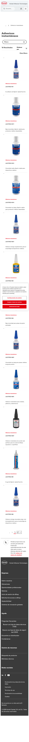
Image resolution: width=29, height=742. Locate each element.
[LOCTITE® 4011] (16, 113)
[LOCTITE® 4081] (16, 386)
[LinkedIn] (2, 675)
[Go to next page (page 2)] (20, 532)
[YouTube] (8, 675)
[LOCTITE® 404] (16, 269)
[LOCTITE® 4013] (16, 153)
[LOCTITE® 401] (16, 75)
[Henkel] (4, 562)
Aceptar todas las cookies (14, 302)
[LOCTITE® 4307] (16, 426)
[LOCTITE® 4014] (16, 192)
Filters (6, 42)
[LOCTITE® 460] (16, 504)
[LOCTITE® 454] (16, 465)
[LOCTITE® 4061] (16, 347)
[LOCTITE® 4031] (16, 231)
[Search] (4, 8)
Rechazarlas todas (14, 306)
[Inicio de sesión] (21, 9)
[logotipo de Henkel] (4, 3)
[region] (14, 296)
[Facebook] (5, 675)
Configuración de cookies (14, 297)
